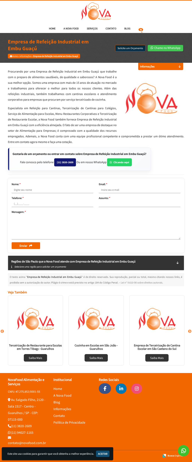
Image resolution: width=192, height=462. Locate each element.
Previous (2, 331)
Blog (127, 28)
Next (190, 331)
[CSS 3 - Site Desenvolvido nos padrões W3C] (143, 455)
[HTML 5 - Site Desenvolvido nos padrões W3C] (130, 455)
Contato (111, 28)
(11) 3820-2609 (65, 162)
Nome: (16, 184)
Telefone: (18, 198)
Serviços (92, 28)
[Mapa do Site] (121, 455)
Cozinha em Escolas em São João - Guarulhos (96, 347)
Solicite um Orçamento (130, 48)
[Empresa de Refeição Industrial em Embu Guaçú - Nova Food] (96, 11)
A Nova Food (71, 28)
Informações (62, 409)
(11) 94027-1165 (22, 432)
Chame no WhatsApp (167, 48)
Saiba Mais (35, 358)
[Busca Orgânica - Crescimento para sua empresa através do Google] (172, 455)
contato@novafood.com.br (27, 443)
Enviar (23, 245)
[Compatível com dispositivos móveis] (155, 455)
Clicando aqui (121, 162)
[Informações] (141, 28)
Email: (103, 184)
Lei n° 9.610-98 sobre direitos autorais (141, 282)
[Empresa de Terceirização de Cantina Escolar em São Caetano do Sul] (157, 318)
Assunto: (104, 198)
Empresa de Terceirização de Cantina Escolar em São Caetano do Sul (157, 347)
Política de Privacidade (69, 422)
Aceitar (102, 453)
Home (52, 28)
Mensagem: (19, 212)
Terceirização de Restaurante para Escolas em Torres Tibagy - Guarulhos (35, 347)
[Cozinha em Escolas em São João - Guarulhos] (96, 318)
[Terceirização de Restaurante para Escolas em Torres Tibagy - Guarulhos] (35, 318)
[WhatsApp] (183, 450)
